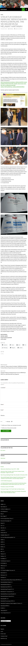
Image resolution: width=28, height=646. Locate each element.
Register (2, 629)
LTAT (2, 544)
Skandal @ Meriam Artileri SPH (7, 596)
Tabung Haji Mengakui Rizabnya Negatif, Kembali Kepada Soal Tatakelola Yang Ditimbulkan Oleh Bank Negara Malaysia (13, 478)
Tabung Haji (3, 610)
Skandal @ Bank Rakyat (5, 584)
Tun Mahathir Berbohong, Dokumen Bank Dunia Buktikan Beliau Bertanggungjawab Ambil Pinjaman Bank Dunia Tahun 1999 (13, 484)
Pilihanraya (3, 565)
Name (2, 404)
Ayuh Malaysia (3, 511)
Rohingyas (3, 577)
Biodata (2, 466)
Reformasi (3, 575)
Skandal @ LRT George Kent (6, 591)
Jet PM (2, 530)
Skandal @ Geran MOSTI (6, 586)
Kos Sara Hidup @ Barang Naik (7, 537)
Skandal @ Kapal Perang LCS (6, 589)
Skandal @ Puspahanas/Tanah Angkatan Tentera (10, 603)
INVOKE (2, 527)
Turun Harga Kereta (5, 612)
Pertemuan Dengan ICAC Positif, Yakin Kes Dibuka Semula (12, 489)
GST (2, 525)
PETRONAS (3, 563)
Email (2, 410)
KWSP (2, 542)
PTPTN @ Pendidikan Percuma (7, 570)
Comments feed (4, 636)
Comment (3, 387)
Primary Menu (26, 9)
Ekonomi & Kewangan (5, 520)
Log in (2, 631)
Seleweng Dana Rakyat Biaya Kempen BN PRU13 (10, 579)
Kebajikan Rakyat (4, 535)
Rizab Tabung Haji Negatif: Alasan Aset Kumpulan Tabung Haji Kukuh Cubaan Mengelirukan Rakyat (13, 492)
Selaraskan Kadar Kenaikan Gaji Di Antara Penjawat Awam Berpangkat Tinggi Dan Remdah (12, 472)
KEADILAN (3, 532)
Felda (2, 523)
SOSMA (2, 608)
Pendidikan (3, 558)
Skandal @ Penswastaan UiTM (7, 601)
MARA (2, 14)
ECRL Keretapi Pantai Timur (6, 518)
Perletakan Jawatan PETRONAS (7, 486)
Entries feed (3, 633)
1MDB (2, 504)
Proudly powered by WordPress (6, 644)
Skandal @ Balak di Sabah (6, 582)
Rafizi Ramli (4, 9)
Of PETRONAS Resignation (6, 480)
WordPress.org (4, 638)
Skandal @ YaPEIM (4, 605)
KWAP (2, 539)
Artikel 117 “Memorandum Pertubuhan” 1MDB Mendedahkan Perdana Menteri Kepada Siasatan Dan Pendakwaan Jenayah (14, 366)
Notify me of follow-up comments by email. (11, 425)
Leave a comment (18, 28)
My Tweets (3, 450)
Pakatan (2, 553)
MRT (2, 551)
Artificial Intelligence (5, 509)
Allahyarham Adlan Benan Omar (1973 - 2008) (10, 469)
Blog (1, 513)
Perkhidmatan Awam (5, 560)
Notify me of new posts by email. (9, 427)
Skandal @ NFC (4, 598)
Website (2, 415)
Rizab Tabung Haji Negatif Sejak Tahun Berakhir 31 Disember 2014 (14, 474)
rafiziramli (11, 28)
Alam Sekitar (3, 506)
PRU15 (2, 568)
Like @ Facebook (5, 440)
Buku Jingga (3, 516)
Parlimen (2, 556)
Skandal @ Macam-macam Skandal (7, 593)
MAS (2, 549)
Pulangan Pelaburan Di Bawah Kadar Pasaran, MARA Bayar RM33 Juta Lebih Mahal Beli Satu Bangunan (13, 373)
